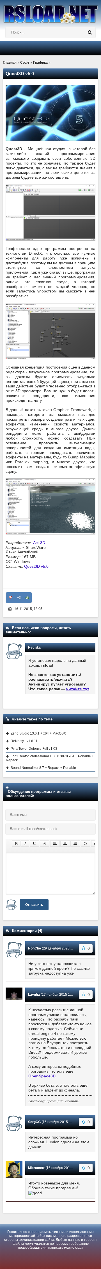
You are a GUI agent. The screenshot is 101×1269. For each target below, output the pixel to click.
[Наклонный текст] (25, 843)
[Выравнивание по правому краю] (75, 843)
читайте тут (77, 689)
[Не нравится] (10, 597)
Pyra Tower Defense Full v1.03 (34, 749)
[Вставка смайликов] (85, 843)
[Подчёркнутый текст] (34, 843)
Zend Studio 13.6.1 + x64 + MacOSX (38, 733)
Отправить (34, 905)
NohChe (34, 948)
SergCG (34, 1122)
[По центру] (65, 843)
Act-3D (39, 542)
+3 (19, 597)
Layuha (34, 995)
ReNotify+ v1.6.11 (24, 741)
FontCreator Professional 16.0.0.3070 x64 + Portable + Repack (50, 758)
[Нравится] (27, 597)
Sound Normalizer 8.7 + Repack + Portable (43, 768)
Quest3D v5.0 (36, 566)
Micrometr (36, 1168)
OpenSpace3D (42, 1076)
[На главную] (50, 12)
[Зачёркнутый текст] (44, 843)
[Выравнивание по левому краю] (55, 843)
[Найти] (89, 32)
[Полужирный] (16, 843)
